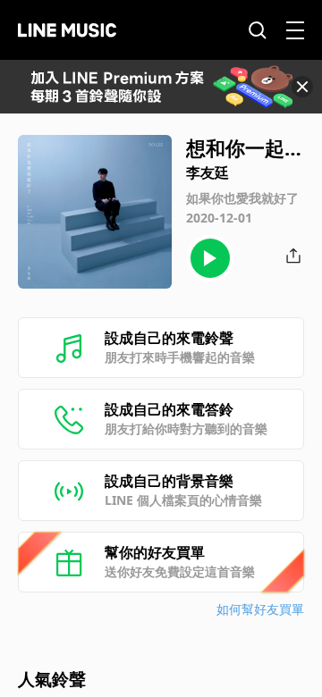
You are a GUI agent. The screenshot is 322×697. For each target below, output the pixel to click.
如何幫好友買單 (260, 608)
